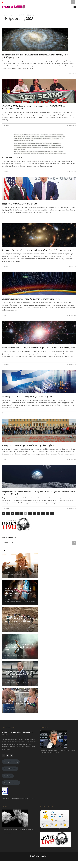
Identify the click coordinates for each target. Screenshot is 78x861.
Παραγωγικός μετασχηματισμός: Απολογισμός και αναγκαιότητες (29, 396)
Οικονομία (25, 601)
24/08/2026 (10, 572)
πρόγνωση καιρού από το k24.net (54, 828)
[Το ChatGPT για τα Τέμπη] (39, 142)
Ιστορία (24, 627)
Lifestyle (19, 574)
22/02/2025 (6, 125)
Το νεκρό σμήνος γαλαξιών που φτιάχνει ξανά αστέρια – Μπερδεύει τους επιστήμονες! (38, 250)
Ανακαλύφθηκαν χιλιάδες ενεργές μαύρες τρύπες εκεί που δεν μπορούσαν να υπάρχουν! (38, 347)
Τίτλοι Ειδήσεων (10, 574)
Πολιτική (26, 574)
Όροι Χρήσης (8, 776)
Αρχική (6, 15)
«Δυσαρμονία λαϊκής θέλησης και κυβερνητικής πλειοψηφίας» (28, 445)
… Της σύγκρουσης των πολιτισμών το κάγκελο (17, 830)
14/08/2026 (45, 756)
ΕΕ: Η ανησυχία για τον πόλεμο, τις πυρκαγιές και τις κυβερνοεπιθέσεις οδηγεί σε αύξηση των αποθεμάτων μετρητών (18, 591)
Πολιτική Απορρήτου (10, 769)
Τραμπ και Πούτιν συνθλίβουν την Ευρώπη (19, 204)
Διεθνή (18, 601)
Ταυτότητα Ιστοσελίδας (11, 762)
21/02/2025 (6, 508)
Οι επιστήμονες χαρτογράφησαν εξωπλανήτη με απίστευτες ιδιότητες (31, 299)
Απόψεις (19, 709)
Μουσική (19, 655)
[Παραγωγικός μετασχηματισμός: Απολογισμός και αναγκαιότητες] (39, 381)
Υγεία (6, 628)
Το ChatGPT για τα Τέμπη (12, 157)
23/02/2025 (6, 73)
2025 (12, 15)
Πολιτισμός (31, 627)
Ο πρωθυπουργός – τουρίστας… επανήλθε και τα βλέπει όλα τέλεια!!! (19, 702)
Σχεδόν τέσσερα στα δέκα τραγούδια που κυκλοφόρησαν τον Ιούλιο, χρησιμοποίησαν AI (19, 647)
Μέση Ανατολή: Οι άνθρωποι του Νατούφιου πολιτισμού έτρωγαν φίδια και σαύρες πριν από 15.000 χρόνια (19, 618)
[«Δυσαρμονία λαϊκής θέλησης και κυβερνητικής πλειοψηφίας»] (39, 430)
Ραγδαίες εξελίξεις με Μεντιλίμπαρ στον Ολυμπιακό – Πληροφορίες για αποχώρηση (58, 751)
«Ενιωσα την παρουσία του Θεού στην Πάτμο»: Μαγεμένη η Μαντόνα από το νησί (19, 566)
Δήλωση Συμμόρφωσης (11, 783)
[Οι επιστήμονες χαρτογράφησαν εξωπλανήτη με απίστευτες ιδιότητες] (39, 283)
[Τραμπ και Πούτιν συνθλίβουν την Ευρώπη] (39, 188)
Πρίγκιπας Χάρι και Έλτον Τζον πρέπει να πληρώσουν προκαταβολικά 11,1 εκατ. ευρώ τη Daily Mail (19, 674)
